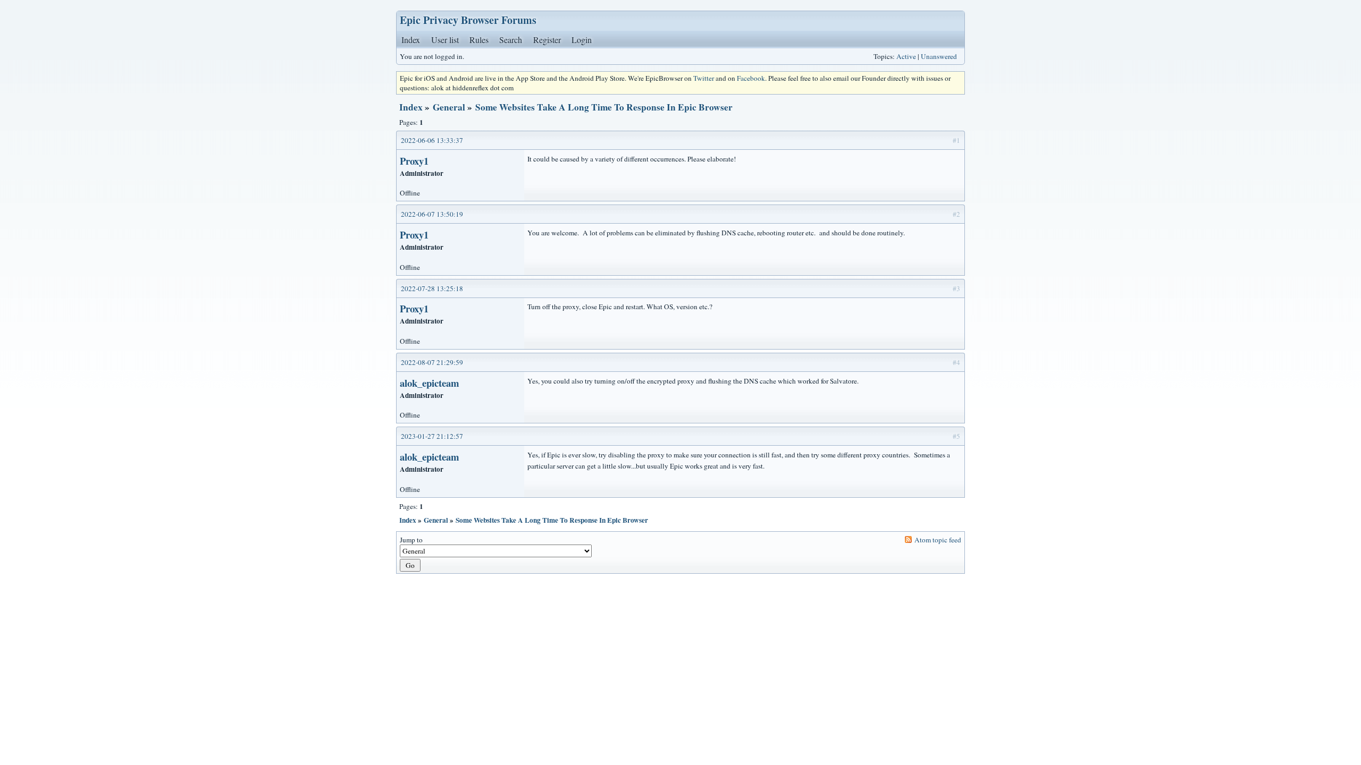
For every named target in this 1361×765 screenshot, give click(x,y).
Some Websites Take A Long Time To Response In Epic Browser (604, 107)
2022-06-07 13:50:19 (432, 214)
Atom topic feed (937, 540)
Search (510, 39)
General (449, 107)
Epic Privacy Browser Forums (468, 20)
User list (445, 39)
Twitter (703, 78)
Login (582, 39)
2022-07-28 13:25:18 (432, 288)
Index (410, 39)
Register (547, 39)
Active (906, 56)
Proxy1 (414, 161)
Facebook (751, 78)
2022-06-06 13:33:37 (432, 140)
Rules (479, 39)
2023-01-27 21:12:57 (432, 436)
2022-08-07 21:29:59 (432, 362)
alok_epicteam (429, 383)
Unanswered (939, 56)
